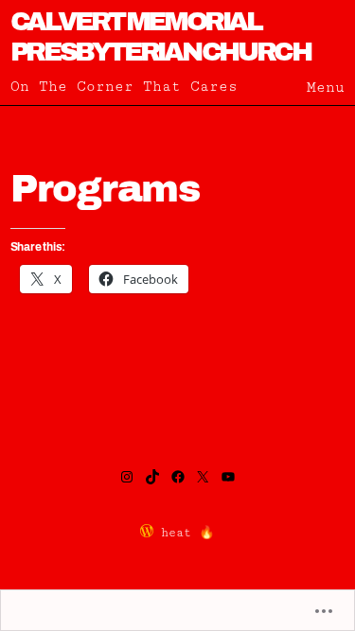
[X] (202, 476)
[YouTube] (228, 476)
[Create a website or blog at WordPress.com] (146, 533)
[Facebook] (178, 476)
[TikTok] (152, 476)
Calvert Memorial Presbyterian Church (160, 36)
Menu (326, 87)
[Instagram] (126, 476)
